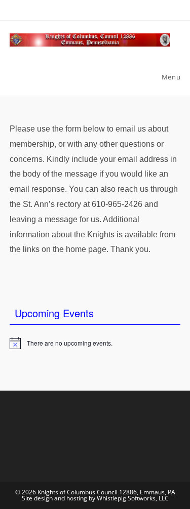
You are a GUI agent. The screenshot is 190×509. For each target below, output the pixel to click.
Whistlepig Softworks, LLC (133, 498)
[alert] (95, 343)
